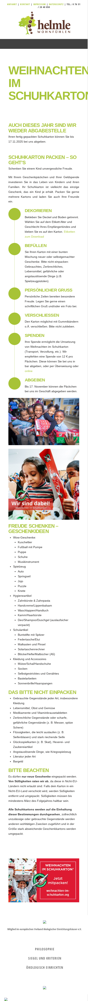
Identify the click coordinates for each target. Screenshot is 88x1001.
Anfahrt (12, 4)
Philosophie (44, 949)
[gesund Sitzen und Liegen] (43, 23)
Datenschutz (56, 4)
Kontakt (25, 4)
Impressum (40, 4)
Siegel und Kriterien (44, 958)
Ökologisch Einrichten (44, 967)
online (29, 371)
